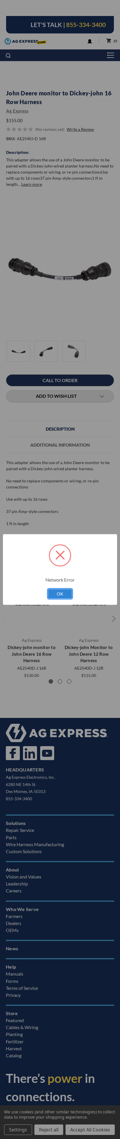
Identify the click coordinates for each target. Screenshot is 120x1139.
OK (60, 593)
